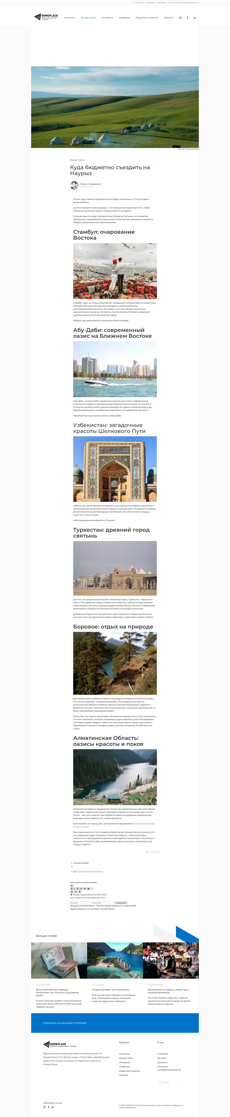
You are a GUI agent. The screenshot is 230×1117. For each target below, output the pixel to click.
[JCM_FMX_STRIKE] (81, 888)
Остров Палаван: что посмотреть (110, 989)
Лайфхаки (124, 17)
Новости (168, 17)
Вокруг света (88, 17)
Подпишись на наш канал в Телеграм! (65, 1023)
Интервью (107, 17)
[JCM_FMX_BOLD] (71, 888)
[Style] (79, 892)
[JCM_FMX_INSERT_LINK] (92, 888)
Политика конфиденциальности (184, 2)
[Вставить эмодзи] (76, 892)
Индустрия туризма (147, 17)
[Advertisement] (115, 45)
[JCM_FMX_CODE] (85, 888)
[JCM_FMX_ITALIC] (74, 888)
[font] (71, 885)
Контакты (161, 2)
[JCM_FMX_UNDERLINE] (77, 888)
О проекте (139, 2)
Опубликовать (121, 903)
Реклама (151, 2)
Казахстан (69, 17)
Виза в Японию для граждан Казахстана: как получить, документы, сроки (57, 992)
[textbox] (115, 877)
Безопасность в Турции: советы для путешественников (168, 991)
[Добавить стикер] (72, 892)
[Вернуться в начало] (46, 17)
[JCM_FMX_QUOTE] (88, 888)
